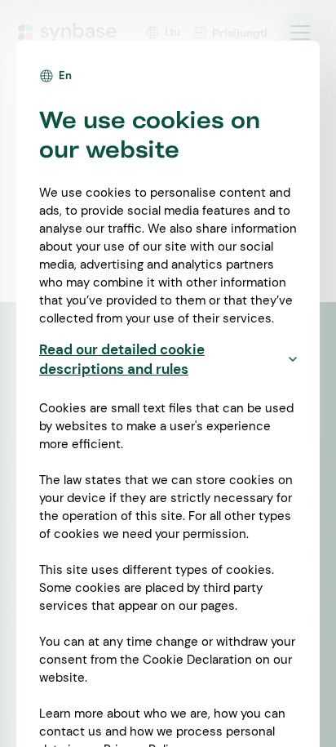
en (65, 75)
